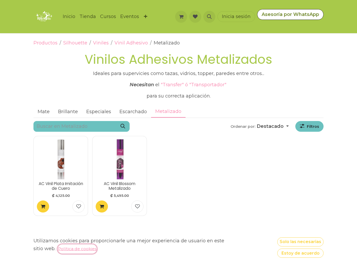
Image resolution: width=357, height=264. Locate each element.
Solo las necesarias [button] (300, 241)
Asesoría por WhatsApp (290, 14)
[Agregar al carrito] (43, 206)
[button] (209, 17)
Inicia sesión (236, 16)
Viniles (101, 43)
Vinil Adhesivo (131, 43)
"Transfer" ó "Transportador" (194, 85)
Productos (45, 43)
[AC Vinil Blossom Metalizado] (119, 159)
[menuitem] (69, 16)
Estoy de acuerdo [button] (300, 253)
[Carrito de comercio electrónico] (181, 17)
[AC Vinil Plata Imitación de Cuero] (61, 159)
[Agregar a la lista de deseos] (78, 206)
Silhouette (75, 43)
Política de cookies (77, 248)
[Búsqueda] (123, 126)
